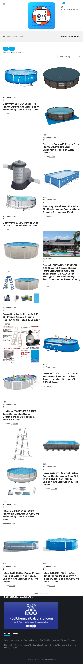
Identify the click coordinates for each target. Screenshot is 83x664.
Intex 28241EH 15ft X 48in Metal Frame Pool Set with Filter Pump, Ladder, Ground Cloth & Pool (61, 577)
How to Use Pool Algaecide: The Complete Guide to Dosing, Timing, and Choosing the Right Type (40, 646)
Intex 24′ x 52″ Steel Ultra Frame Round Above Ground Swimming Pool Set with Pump (21, 515)
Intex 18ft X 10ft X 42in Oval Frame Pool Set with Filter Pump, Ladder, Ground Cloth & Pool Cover (61, 377)
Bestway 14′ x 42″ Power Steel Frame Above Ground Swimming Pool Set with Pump (61, 148)
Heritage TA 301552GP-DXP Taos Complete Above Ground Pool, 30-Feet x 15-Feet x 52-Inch (19, 415)
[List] (12, 49)
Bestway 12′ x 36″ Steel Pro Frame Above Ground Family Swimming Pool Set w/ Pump (21, 106)
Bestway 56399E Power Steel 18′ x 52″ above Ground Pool (21, 224)
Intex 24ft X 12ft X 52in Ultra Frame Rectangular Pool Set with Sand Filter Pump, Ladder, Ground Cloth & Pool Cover (61, 479)
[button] (62, 4)
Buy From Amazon (9, 97)
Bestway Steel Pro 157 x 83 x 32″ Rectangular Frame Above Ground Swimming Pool (61, 209)
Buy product (47, 258)
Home (5, 36)
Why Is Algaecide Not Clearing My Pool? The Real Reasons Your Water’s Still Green (40, 640)
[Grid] (6, 49)
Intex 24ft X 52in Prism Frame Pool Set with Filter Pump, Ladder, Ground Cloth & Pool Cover (21, 577)
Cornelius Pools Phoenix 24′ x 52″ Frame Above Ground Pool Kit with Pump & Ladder (21, 317)
